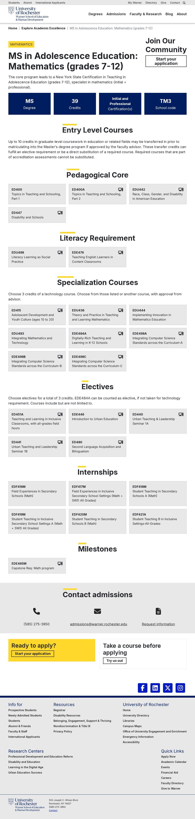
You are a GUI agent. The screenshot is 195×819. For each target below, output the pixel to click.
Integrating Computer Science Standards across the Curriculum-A (158, 340)
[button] (185, 3)
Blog (169, 14)
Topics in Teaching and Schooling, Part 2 (96, 196)
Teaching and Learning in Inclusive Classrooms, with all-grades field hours (36, 423)
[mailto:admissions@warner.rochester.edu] (97, 611)
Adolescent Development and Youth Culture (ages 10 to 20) (33, 317)
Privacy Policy (63, 731)
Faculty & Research (146, 14)
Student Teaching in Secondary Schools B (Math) (94, 521)
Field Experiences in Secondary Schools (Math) (34, 493)
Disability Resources (67, 715)
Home (12, 28)
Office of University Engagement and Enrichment (155, 731)
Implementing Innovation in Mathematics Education (152, 317)
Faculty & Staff (17, 731)
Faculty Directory (172, 783)
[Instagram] (180, 688)
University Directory (136, 715)
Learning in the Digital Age (25, 767)
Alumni (27, 2)
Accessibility (131, 742)
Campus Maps (132, 726)
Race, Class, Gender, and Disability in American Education (158, 196)
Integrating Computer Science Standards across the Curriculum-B (37, 363)
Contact (175, 2)
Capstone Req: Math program (33, 568)
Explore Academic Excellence (44, 28)
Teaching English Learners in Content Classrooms (92, 259)
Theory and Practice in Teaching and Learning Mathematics (95, 317)
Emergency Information (138, 736)
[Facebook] (142, 688)
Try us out (114, 661)
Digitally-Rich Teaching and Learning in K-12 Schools (91, 340)
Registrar (60, 710)
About (182, 14)
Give (163, 2)
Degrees (96, 14)
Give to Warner (171, 788)
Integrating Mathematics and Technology (32, 340)
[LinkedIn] (155, 688)
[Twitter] (168, 688)
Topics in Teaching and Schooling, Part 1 (36, 196)
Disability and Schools (27, 217)
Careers (166, 777)
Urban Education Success (25, 772)
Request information (158, 624)
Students (14, 2)
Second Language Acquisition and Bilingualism (96, 449)
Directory (151, 2)
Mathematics (21, 44)
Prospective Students (22, 710)
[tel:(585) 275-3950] (36, 611)
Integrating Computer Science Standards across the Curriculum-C (97, 363)
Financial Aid (169, 772)
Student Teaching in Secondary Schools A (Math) (155, 493)
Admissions (116, 14)
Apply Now (168, 756)
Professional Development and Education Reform (40, 756)
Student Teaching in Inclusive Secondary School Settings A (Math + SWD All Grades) (37, 523)
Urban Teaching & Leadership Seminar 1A (154, 421)
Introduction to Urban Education (95, 419)
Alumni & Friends (19, 726)
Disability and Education (24, 761)
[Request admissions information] (158, 611)
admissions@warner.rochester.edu (98, 624)
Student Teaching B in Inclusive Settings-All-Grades (155, 521)
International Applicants (50, 2)
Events (165, 767)
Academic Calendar (174, 761)
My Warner (135, 2)
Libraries (128, 720)
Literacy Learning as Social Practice (31, 259)
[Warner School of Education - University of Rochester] (28, 14)
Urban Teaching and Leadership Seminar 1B (34, 449)
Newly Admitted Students (25, 715)
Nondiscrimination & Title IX (72, 726)
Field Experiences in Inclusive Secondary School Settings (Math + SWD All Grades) (97, 495)
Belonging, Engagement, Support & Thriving (82, 720)
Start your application (166, 61)
